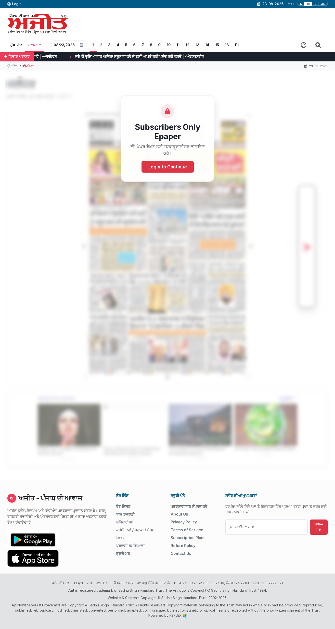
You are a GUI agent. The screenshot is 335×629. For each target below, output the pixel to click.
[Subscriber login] (303, 45)
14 (207, 45)
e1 (237, 45)
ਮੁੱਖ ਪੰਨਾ (16, 45)
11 (178, 45)
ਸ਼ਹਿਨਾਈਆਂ (124, 522)
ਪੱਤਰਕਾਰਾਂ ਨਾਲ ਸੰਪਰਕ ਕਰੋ (189, 506)
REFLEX (176, 615)
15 (217, 45)
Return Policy (183, 545)
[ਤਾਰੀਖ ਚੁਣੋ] (81, 44)
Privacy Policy (184, 522)
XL (323, 4)
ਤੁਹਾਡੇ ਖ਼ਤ (123, 553)
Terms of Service (187, 530)
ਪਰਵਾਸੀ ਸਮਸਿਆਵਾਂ (130, 545)
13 (197, 45)
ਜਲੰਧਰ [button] (33, 45)
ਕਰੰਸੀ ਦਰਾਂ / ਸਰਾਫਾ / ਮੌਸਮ (135, 530)
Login (17, 4)
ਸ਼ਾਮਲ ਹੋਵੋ (318, 527)
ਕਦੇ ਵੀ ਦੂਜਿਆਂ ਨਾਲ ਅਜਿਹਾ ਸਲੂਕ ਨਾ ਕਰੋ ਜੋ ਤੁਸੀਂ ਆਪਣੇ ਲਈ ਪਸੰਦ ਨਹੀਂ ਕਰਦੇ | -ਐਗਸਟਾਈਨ (96, 56)
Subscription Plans (188, 537)
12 (188, 45)
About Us (179, 514)
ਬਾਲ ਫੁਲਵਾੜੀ (125, 514)
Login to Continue (167, 166)
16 (227, 45)
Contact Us (181, 553)
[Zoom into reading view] (318, 45)
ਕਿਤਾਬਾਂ (121, 537)
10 (169, 45)
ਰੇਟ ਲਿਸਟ (123, 506)
